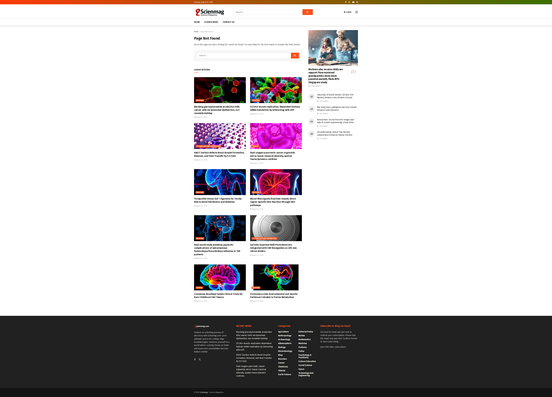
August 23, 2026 (201, 117)
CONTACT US (229, 22)
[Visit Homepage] (209, 12)
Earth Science (284, 374)
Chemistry (283, 366)
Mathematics (304, 339)
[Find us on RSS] (357, 2)
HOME (197, 22)
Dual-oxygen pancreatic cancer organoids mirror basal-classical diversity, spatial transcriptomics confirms (272, 155)
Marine (301, 335)
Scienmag (204, 392)
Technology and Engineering (208, 146)
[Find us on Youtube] (353, 2)
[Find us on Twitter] (349, 2)
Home (196, 32)
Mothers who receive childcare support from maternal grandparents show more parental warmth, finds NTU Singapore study (325, 76)
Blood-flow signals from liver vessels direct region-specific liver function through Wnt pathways (273, 202)
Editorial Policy (305, 331)
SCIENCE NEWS (211, 22)
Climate (281, 370)
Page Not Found (207, 32)
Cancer (255, 146)
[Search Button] (307, 12)
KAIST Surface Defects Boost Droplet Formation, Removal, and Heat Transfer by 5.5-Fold (254, 358)
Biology (281, 347)
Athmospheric (285, 343)
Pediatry (302, 347)
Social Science (305, 365)
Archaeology (284, 339)
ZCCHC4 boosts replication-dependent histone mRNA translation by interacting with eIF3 (254, 346)
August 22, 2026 (257, 163)
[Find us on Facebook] (345, 2)
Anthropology (284, 335)
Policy (301, 351)
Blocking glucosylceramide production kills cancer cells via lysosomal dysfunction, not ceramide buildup (217, 110)
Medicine (199, 100)
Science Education (307, 361)
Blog (280, 355)
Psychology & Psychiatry (305, 356)
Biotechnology (285, 351)
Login (348, 12)
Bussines (282, 359)
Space (301, 369)
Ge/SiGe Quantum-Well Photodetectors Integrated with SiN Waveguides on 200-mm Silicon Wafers (273, 248)
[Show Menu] (356, 12)
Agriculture (283, 331)
